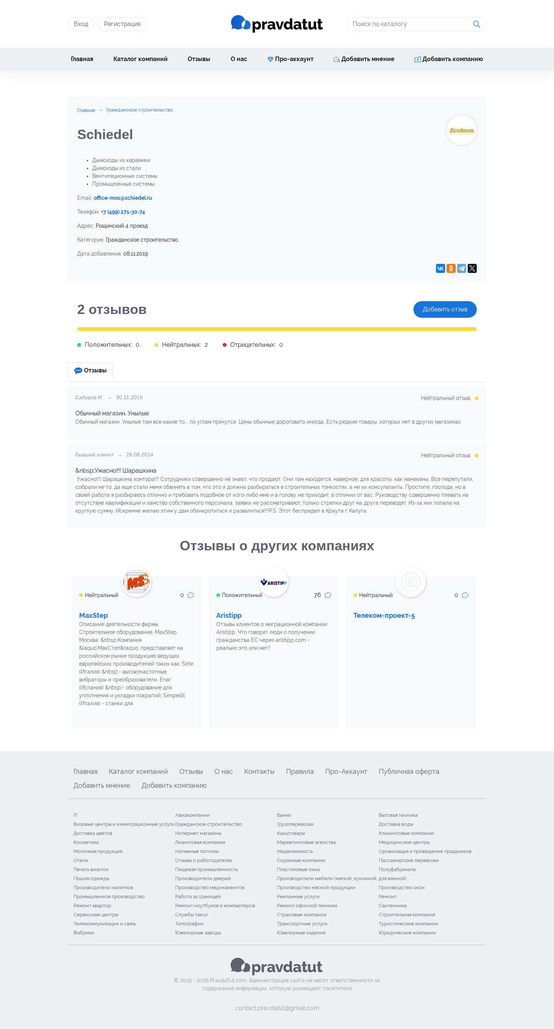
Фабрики (83, 933)
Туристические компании (408, 923)
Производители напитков (103, 887)
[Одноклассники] (451, 268)
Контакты (259, 771)
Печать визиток (91, 869)
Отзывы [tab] (95, 370)
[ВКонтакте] (440, 268)
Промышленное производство (109, 896)
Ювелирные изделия (301, 933)
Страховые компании (302, 914)
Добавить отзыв (445, 309)
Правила (300, 771)
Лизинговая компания (200, 842)
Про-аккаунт (294, 59)
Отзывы (199, 59)
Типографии (189, 923)
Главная (82, 59)
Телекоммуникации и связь (104, 923)
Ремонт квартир (92, 905)
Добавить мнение (367, 59)
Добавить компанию (452, 59)
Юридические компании (407, 933)
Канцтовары (291, 833)
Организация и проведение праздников (425, 851)
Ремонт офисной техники (307, 905)
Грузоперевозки (295, 824)
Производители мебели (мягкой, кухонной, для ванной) (341, 878)
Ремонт (387, 896)
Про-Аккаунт (346, 771)
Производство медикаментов (210, 887)
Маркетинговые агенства (306, 842)
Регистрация (122, 24)
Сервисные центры (95, 914)
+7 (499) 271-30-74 (123, 212)
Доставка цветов (92, 833)
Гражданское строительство (208, 824)
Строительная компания (407, 914)
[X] (472, 268)
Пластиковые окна (298, 869)
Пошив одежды (91, 878)
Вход (81, 24)
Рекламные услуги (298, 896)
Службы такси (191, 914)
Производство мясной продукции (316, 887)
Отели (80, 860)
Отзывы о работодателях (204, 860)
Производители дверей (203, 878)
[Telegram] (461, 268)
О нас (239, 59)
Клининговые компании (406, 833)
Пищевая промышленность (206, 869)
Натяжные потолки (197, 851)
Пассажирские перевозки (409, 860)
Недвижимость (295, 851)
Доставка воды (396, 824)
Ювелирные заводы (198, 933)
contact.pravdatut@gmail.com (277, 1008)
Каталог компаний (140, 59)
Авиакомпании (192, 815)
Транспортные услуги (302, 923)
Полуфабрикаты (397, 869)
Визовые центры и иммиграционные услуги (123, 824)
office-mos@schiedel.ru (123, 198)
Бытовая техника (398, 815)
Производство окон (402, 887)
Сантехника (393, 905)
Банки (284, 815)
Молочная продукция (97, 851)
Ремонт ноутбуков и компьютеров (215, 905)
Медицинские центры (404, 842)
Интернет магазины (198, 833)
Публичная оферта (409, 771)
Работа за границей (198, 896)
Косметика (86, 842)
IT (75, 815)
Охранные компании (301, 860)
